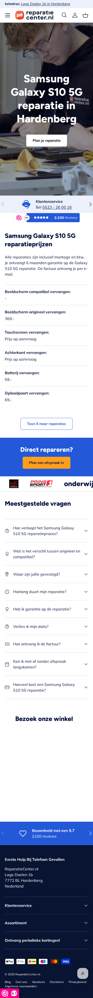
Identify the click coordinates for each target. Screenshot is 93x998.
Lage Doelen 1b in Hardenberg (58, 4)
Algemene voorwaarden (21, 986)
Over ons (21, 982)
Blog (8, 982)
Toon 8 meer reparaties (46, 423)
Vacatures (38, 982)
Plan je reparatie (47, 140)
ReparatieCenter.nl (27, 974)
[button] (85, 15)
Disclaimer (57, 982)
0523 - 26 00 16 (57, 207)
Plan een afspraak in (46, 462)
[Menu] (7, 15)
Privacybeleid (77, 982)
